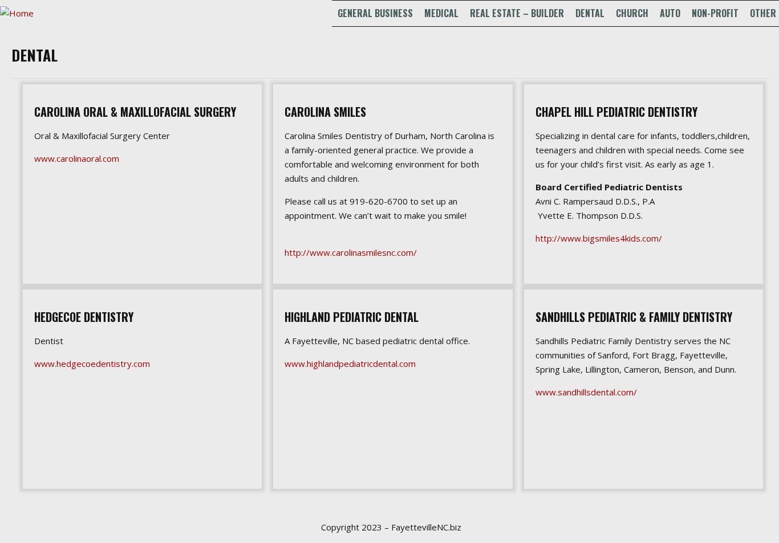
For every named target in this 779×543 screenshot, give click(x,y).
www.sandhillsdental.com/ (586, 392)
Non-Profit (715, 13)
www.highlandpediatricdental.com (350, 363)
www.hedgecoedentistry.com (92, 363)
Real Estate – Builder (517, 13)
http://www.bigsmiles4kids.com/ (598, 238)
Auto (670, 13)
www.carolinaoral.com (76, 158)
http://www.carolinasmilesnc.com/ (351, 252)
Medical (441, 13)
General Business (375, 13)
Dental (589, 13)
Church (632, 13)
